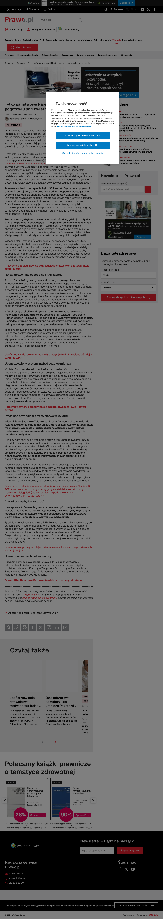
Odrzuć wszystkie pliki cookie (82, 145)
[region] (82, 128)
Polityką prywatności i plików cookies (74, 126)
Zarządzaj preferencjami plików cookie (82, 153)
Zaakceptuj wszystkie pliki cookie (82, 135)
